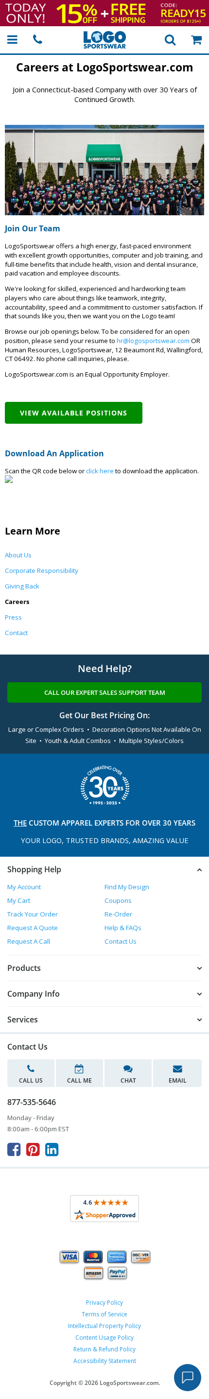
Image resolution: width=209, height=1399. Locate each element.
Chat (128, 1080)
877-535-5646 (31, 1102)
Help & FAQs (122, 927)
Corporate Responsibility (41, 570)
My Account (24, 886)
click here (100, 470)
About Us (18, 555)
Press (13, 617)
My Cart (18, 900)
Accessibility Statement (104, 1361)
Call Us (31, 1080)
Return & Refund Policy (104, 1349)
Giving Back (22, 586)
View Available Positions (73, 412)
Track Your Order (32, 914)
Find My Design (126, 886)
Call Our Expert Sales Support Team (104, 692)
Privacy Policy (104, 1302)
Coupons (118, 900)
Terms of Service (104, 1314)
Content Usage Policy (104, 1337)
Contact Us (120, 941)
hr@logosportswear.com (153, 340)
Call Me (79, 1080)
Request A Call (28, 941)
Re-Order (118, 914)
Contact (16, 632)
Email (178, 1080)
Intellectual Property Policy (104, 1326)
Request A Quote (32, 927)
